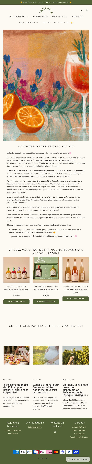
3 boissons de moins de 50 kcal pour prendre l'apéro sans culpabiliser (15, 388)
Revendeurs (77, 17)
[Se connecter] (81, 10)
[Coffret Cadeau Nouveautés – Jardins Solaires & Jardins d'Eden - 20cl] (46, 270)
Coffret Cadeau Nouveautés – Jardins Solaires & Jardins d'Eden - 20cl (46, 289)
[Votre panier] (87, 10)
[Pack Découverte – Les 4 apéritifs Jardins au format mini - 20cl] (16, 270)
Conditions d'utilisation (79, 437)
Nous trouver (79, 434)
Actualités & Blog (79, 427)
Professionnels (40, 17)
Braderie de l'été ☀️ (63, 23)
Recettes (46, 23)
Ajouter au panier (16, 302)
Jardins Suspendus (18, 230)
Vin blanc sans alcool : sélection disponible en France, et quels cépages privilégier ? (75, 390)
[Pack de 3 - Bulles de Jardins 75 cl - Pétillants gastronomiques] (75, 270)
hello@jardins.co (35, 427)
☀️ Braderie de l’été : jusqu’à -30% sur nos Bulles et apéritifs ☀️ (46, 2)
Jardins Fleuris (17, 236)
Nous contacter (79, 430)
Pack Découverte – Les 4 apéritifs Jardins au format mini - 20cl (16, 289)
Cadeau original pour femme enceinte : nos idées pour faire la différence (46, 388)
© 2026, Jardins (43, 458)
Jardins (41, 153)
